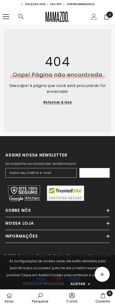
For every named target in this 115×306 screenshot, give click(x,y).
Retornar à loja (57, 102)
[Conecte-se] (94, 17)
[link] (40, 297)
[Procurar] (21, 16)
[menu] (6, 16)
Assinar (94, 173)
